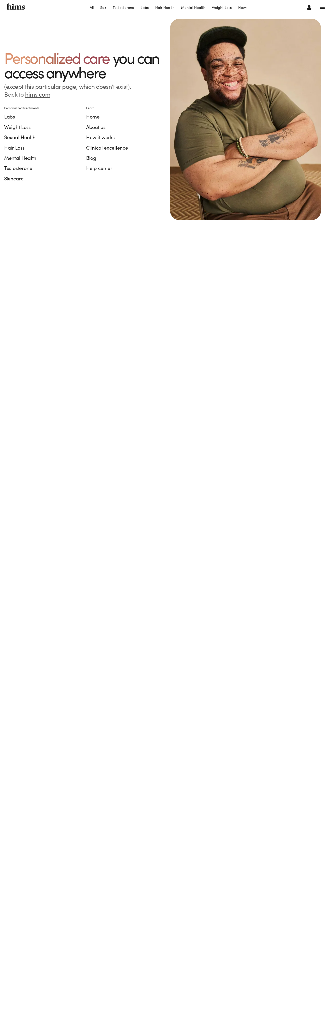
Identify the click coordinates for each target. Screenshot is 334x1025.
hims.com (37, 94)
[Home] (16, 7)
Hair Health (165, 7)
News (242, 7)
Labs (145, 7)
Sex (103, 7)
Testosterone (123, 7)
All (92, 7)
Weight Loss (222, 7)
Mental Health (193, 7)
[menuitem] (92, 8)
